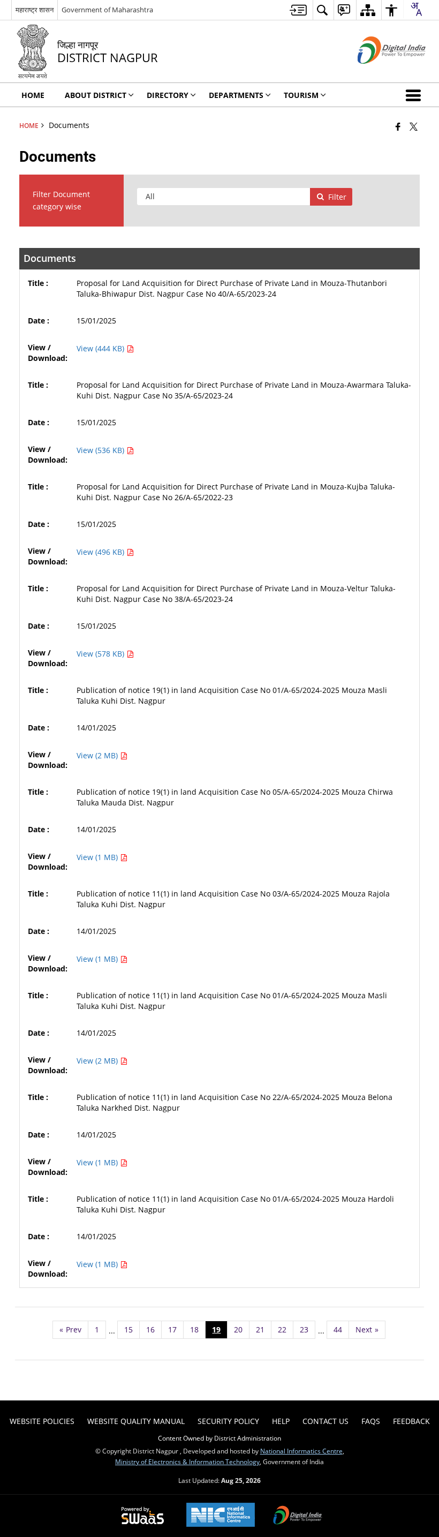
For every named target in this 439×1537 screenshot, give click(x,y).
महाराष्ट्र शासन (35, 9)
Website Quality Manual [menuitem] (136, 1421)
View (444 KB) (101, 348)
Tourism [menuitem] (301, 95)
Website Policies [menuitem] (42, 1421)
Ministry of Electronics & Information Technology (187, 1461)
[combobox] (416, 9)
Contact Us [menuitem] (325, 1421)
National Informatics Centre (301, 1450)
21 (260, 1329)
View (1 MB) (98, 857)
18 (194, 1329)
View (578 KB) (101, 654)
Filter (337, 197)
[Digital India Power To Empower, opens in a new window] (297, 1516)
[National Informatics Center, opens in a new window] (220, 1516)
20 (238, 1329)
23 (304, 1329)
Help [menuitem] (281, 1421)
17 (172, 1329)
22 (282, 1329)
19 (216, 1329)
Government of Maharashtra (107, 9)
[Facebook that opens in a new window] (398, 126)
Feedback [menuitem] (411, 1421)
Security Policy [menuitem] (228, 1421)
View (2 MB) (98, 755)
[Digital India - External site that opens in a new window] (378, 72)
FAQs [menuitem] (370, 1421)
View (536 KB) (101, 450)
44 (338, 1329)
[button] (415, 95)
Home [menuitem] (32, 95)
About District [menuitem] (95, 95)
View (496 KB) (101, 552)
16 (150, 1329)
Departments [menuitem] (236, 95)
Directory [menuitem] (167, 95)
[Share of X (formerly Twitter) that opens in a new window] (413, 126)
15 (128, 1329)
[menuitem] (298, 10)
